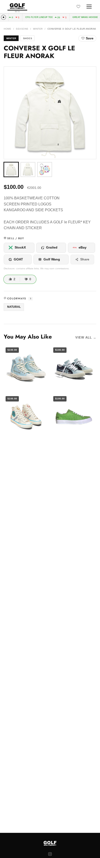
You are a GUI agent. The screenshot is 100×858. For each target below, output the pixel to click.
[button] (50, 112)
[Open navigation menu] (89, 6)
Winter (38, 29)
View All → (85, 337)
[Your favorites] (78, 6)
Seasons (22, 29)
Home (7, 29)
